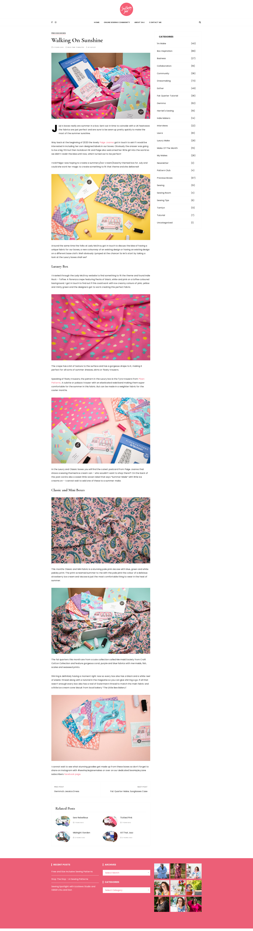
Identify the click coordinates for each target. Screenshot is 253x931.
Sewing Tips (163, 200)
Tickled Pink (126, 817)
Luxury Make (163, 140)
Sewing (160, 185)
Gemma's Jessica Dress (66, 791)
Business (161, 58)
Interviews (162, 125)
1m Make (161, 43)
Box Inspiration (164, 51)
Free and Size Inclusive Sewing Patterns (72, 871)
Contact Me (155, 22)
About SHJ (139, 22)
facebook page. (72, 774)
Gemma (161, 103)
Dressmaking (164, 80)
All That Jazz (126, 832)
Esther (160, 88)
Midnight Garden (81, 832)
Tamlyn (161, 207)
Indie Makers (163, 118)
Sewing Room (164, 192)
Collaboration (164, 65)
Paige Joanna (107, 142)
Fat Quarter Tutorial (167, 95)
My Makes (162, 155)
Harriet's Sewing (165, 110)
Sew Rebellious (80, 817)
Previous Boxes (58, 33)
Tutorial (161, 215)
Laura (160, 133)
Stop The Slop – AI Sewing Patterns (69, 879)
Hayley (93, 47)
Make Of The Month (167, 148)
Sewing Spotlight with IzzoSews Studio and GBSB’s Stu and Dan (73, 888)
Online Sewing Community (117, 22)
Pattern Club (164, 170)
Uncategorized (164, 222)
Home (96, 22)
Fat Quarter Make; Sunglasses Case (128, 791)
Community (163, 73)
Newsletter (163, 163)
